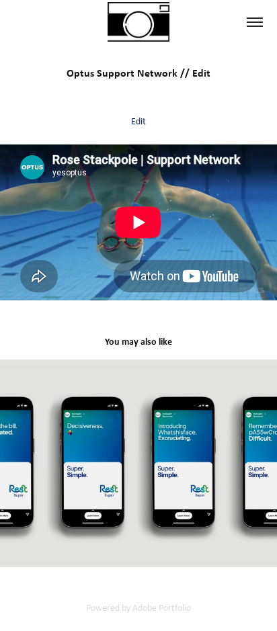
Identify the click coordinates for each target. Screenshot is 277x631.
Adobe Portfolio (161, 607)
